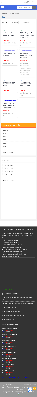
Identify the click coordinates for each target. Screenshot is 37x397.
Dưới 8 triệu (9, 165)
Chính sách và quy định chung (11, 311)
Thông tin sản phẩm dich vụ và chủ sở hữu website (17, 303)
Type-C (5, 149)
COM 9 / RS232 (8, 153)
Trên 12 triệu (9, 174)
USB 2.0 (5, 133)
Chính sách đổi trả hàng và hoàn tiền (13, 315)
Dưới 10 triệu (9, 168)
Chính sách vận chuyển (9, 307)
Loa (4, 136)
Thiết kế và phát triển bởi (27, 387)
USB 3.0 (5, 130)
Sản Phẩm (11, 13)
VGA (4, 146)
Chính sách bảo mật (8, 319)
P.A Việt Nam (19, 389)
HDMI (18, 13)
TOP (34, 388)
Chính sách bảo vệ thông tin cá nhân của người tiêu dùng (17, 298)
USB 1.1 (5, 140)
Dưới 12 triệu (9, 171)
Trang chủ (4, 13)
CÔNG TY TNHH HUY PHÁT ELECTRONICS (16, 378)
